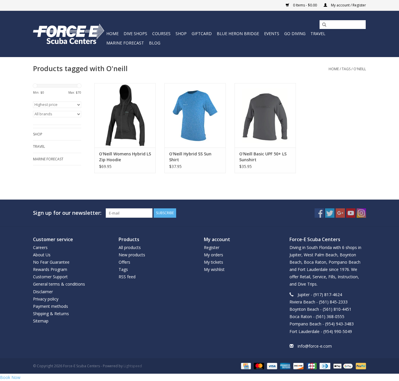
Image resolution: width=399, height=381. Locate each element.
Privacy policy (45, 299)
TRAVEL (317, 33)
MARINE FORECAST (125, 43)
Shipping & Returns (51, 313)
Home (112, 33)
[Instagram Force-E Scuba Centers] (361, 213)
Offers (124, 262)
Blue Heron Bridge (238, 33)
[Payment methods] (245, 365)
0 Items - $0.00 (305, 5)
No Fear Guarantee (51, 262)
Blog (154, 43)
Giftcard (202, 33)
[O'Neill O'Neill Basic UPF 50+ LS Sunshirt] (265, 115)
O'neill (359, 68)
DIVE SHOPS (135, 33)
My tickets (213, 262)
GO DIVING (295, 33)
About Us (42, 255)
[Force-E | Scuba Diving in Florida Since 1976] (69, 34)
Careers (40, 247)
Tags (346, 68)
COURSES (161, 33)
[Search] (322, 25)
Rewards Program (50, 269)
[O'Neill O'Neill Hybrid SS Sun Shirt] (195, 115)
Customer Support (50, 276)
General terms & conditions (59, 284)
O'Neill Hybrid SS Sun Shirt (190, 156)
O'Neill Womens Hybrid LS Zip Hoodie (125, 156)
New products (132, 255)
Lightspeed (133, 365)
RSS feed (127, 276)
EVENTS (271, 33)
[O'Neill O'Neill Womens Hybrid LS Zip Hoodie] (125, 115)
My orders (213, 255)
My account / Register (348, 5)
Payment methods (50, 306)
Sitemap (40, 321)
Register (211, 247)
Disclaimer (43, 291)
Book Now (10, 377)
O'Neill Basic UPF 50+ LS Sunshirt (263, 156)
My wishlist (214, 269)
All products (130, 247)
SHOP (181, 33)
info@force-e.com (315, 346)
